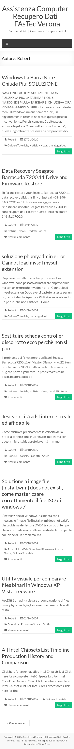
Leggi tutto (63, 151)
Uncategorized (57, 145)
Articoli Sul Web (17, 549)
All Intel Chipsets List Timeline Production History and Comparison (36, 656)
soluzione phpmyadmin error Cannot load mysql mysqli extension (33, 262)
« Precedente (15, 723)
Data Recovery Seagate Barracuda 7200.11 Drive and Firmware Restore (35, 177)
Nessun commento (18, 236)
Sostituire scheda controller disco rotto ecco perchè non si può (34, 342)
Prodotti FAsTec (36, 231)
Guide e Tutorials (17, 145)
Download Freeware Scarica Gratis (28, 624)
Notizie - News (38, 145)
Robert (11, 139)
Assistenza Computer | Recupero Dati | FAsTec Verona (37, 16)
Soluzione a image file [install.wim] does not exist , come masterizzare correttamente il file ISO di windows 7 (32, 494)
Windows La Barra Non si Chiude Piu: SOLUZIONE (30, 80)
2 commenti (14, 397)
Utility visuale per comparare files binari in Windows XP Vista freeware (34, 584)
